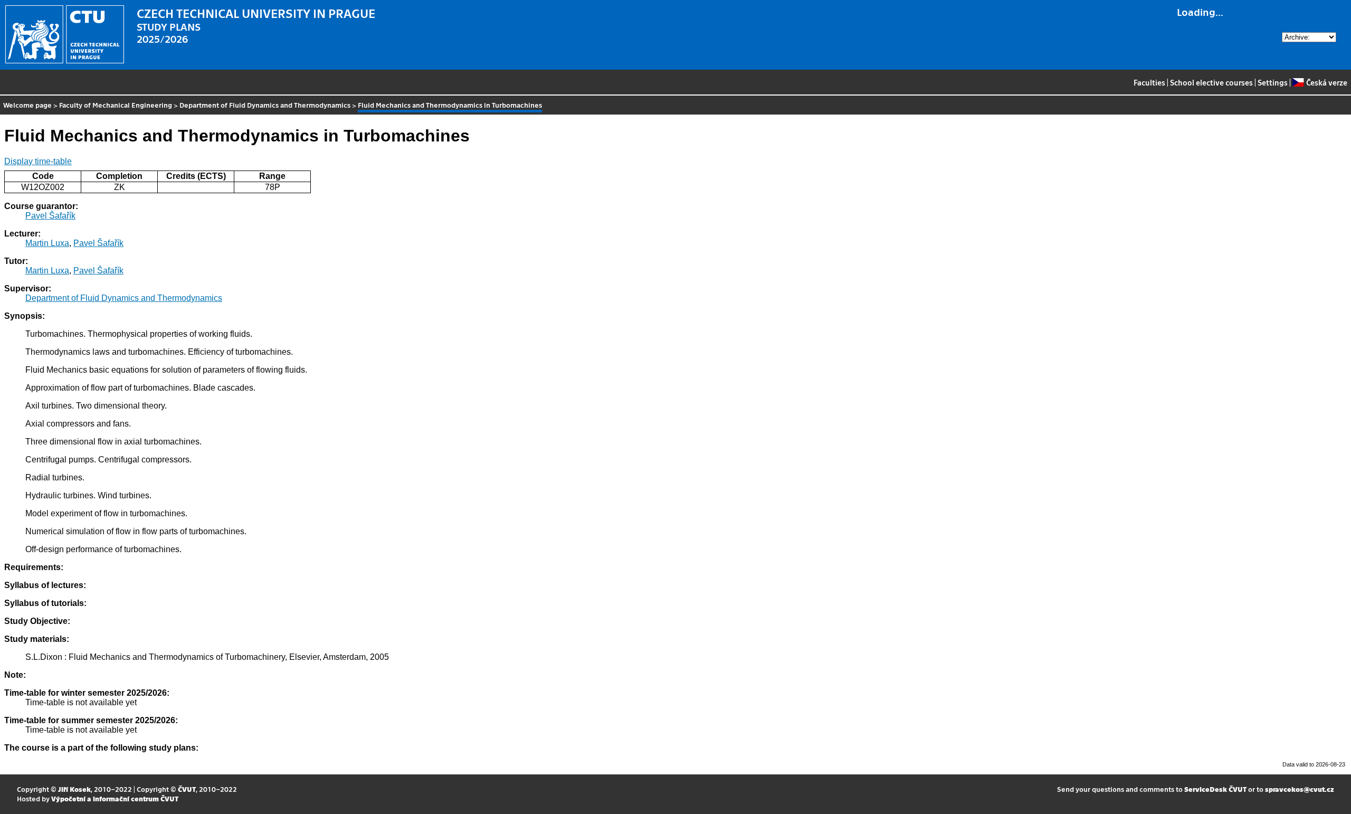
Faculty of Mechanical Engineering (115, 105)
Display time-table (38, 161)
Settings (1273, 82)
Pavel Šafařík (50, 215)
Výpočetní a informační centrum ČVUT (114, 798)
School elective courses (1211, 82)
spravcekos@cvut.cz (1299, 789)
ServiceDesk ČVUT (1215, 789)
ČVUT (187, 789)
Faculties (1149, 82)
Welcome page (27, 105)
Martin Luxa (47, 243)
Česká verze (1326, 82)
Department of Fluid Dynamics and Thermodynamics (264, 105)
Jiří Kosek (74, 789)
